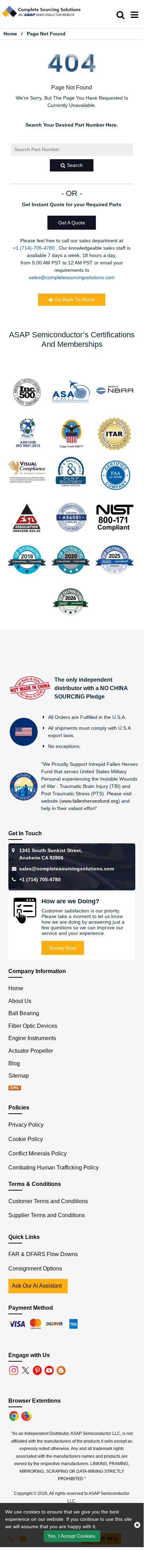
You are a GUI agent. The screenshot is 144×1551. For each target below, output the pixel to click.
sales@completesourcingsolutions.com (72, 277)
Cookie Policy (25, 1139)
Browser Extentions (34, 1401)
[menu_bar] (135, 15)
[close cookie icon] (137, 1525)
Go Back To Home (75, 299)
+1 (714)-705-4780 (34, 248)
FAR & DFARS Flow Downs (43, 1254)
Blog (14, 1063)
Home (10, 33)
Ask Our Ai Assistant (37, 1286)
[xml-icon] (14, 1088)
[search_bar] (120, 15)
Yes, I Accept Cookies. (71, 1536)
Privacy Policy (26, 1125)
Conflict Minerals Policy (37, 1153)
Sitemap (21, 1076)
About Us (19, 1001)
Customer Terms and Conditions (48, 1201)
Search (75, 165)
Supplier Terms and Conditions (46, 1215)
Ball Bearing (23, 1013)
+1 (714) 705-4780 (40, 879)
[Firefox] (27, 1415)
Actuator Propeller (30, 1051)
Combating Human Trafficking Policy (53, 1168)
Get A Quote (71, 222)
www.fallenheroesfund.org (89, 801)
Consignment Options (35, 1269)
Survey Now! (63, 948)
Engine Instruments (32, 1038)
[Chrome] (14, 1415)
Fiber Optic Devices (32, 1026)
